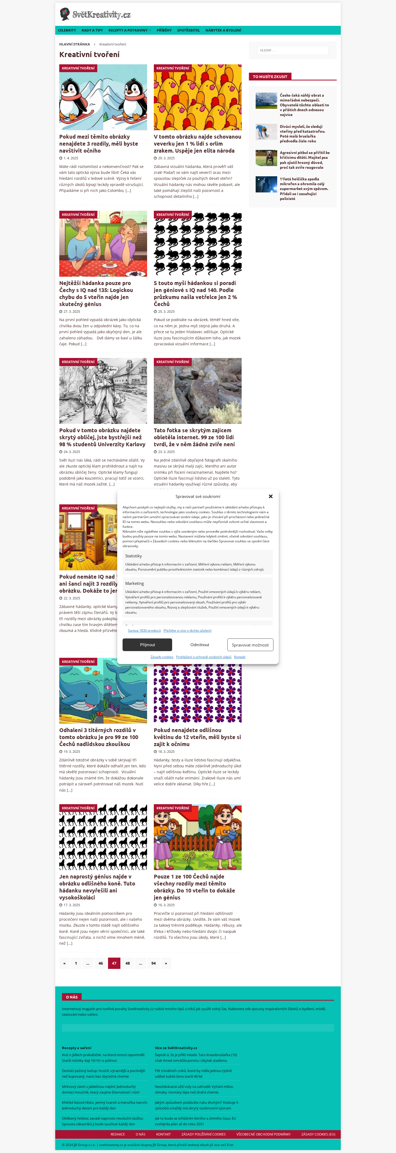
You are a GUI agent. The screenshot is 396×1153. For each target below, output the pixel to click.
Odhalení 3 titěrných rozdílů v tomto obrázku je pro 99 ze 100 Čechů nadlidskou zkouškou (98, 736)
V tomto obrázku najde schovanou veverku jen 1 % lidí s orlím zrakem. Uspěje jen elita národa (197, 143)
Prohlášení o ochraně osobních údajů (203, 657)
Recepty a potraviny (128, 30)
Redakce (118, 1134)
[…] (128, 190)
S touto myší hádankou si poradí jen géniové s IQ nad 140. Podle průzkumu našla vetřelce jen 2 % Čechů (195, 293)
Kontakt (239, 657)
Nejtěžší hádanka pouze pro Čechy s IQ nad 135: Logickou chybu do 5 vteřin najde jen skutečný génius (96, 293)
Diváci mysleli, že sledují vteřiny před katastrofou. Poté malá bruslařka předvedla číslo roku (302, 133)
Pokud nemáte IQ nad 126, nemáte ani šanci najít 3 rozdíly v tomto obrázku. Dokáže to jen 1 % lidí (103, 583)
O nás (140, 1134)
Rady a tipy (92, 30)
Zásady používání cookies (204, 1134)
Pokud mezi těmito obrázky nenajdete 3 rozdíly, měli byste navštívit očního (98, 143)
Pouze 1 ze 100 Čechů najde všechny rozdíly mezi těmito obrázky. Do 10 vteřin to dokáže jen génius (194, 887)
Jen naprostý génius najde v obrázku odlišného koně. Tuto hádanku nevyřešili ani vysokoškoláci (97, 887)
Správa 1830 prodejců (144, 630)
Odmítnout (199, 644)
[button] (270, 496)
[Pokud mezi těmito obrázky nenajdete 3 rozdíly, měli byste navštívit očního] (103, 97)
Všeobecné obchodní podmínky (264, 1134)
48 (128, 963)
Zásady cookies (162, 657)
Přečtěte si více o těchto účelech (187, 630)
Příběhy (164, 30)
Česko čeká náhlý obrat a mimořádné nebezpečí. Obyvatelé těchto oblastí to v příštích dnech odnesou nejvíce (304, 105)
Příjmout (147, 644)
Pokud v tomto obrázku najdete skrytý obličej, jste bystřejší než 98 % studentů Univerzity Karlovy (102, 437)
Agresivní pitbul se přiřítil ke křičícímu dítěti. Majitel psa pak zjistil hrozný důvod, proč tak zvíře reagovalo (305, 160)
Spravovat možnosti (250, 645)
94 (153, 963)
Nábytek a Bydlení (223, 30)
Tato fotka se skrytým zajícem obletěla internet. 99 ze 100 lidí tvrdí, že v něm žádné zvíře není (194, 437)
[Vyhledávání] (292, 50)
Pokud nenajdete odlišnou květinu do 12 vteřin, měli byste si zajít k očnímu (197, 736)
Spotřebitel (188, 30)
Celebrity (67, 30)
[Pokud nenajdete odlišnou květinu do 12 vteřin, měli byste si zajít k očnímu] (198, 691)
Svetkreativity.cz (141, 1008)
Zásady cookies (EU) (318, 1134)
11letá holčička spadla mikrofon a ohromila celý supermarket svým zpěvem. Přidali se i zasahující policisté (304, 188)
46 (101, 963)
